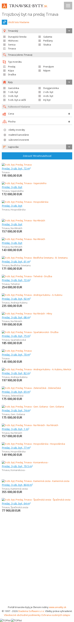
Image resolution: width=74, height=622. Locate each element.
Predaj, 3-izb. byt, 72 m (16, 168)
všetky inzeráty (16, 129)
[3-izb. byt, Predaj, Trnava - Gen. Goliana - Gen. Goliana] (33, 406)
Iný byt (46, 99)
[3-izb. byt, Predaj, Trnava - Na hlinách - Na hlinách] (30, 425)
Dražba (12, 74)
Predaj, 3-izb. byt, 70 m (16, 354)
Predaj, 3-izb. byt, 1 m (15, 429)
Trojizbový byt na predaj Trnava (30, 14)
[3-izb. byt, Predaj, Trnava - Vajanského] (24, 183)
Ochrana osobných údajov (55, 615)
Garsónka (13, 88)
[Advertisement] (37, 566)
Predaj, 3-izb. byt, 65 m (16, 391)
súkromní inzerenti (18, 139)
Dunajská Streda (17, 36)
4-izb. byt (48, 96)
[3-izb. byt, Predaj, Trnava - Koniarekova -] (25, 462)
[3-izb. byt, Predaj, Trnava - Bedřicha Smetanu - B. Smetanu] (35, 257)
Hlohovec (13, 40)
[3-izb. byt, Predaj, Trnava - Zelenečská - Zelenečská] (31, 388)
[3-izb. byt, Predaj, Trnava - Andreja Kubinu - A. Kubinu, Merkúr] (36, 369)
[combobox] (37, 146)
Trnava (12, 48)
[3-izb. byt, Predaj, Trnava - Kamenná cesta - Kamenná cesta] (35, 481)
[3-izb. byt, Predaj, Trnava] (17, 164)
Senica (11, 44)
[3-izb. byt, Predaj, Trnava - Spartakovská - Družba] (30, 332)
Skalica (47, 44)
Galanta (47, 36)
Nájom (46, 70)
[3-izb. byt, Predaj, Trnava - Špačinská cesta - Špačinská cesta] (36, 499)
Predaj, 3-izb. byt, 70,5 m (17, 466)
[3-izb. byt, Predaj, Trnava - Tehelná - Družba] (27, 276)
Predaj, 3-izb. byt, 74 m (16, 410)
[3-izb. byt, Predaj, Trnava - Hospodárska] (25, 201)
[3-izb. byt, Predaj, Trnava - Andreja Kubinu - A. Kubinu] (32, 295)
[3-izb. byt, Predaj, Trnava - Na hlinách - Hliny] (27, 313)
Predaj (11, 66)
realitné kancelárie (18, 134)
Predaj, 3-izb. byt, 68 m (16, 317)
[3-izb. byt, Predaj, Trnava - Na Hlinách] (23, 220)
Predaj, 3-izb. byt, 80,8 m (17, 485)
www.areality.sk (57, 607)
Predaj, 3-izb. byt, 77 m (16, 447)
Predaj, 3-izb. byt (12, 187)
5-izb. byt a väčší (17, 99)
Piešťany (48, 40)
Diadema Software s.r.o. (31, 611)
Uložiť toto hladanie (18, 22)
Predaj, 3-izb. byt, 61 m (16, 261)
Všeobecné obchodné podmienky (22, 615)
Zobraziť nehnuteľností (37, 155)
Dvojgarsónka (51, 88)
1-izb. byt (13, 92)
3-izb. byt (13, 96)
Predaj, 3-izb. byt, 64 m (16, 503)
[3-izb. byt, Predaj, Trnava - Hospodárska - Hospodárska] (33, 443)
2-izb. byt (48, 92)
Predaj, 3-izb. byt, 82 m (16, 373)
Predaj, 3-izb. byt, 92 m (16, 298)
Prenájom (48, 66)
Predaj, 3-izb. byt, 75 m (16, 336)
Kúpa (11, 70)
